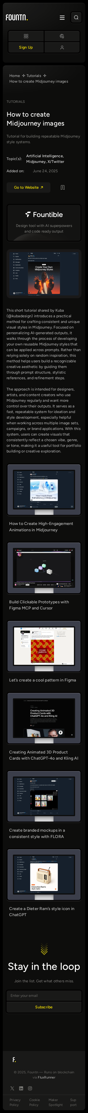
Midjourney (36, 161)
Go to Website (26, 187)
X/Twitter (56, 161)
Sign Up (26, 47)
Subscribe (44, 1007)
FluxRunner (46, 1077)
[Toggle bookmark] (62, 187)
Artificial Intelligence (44, 156)
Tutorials (16, 101)
